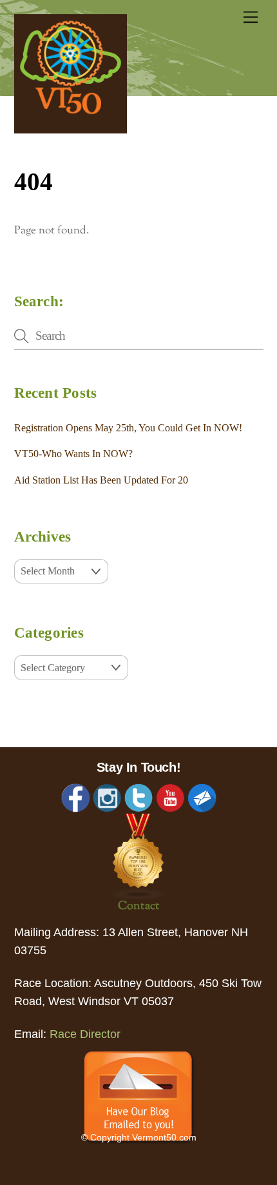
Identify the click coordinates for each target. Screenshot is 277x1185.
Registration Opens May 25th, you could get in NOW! (128, 427)
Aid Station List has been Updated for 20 (101, 480)
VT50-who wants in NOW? (73, 453)
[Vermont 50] (70, 130)
